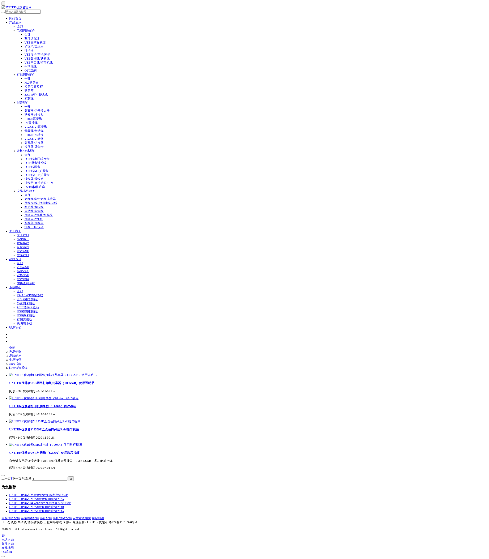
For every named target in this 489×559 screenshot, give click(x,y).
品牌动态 (23, 271)
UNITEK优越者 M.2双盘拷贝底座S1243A (36, 511)
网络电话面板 (33, 219)
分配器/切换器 (34, 142)
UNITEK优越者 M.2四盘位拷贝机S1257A (36, 499)
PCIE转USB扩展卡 (36, 175)
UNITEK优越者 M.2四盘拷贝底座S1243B (36, 507)
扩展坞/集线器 (34, 46)
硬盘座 (29, 90)
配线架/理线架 (34, 223)
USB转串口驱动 (27, 311)
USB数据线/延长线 (37, 58)
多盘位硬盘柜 (33, 86)
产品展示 (15, 22)
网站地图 (98, 518)
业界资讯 (23, 275)
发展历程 (23, 243)
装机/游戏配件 (26, 150)
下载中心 (15, 287)
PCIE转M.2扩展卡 (36, 171)
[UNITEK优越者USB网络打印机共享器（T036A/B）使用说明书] (53, 375)
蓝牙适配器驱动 (27, 299)
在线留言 (23, 251)
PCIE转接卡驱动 (28, 307)
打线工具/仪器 (34, 227)
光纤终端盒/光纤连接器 (40, 199)
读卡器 (29, 50)
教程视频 (23, 279)
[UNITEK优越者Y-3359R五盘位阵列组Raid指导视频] (44, 421)
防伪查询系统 (26, 283)
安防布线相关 (26, 191)
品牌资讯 (15, 259)
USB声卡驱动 (26, 315)
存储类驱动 (24, 319)
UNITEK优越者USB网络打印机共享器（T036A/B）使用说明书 (51, 383)
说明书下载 (24, 323)
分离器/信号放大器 (37, 110)
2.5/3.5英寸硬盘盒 (36, 94)
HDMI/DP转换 (34, 134)
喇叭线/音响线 (34, 207)
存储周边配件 (26, 74)
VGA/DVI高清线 (35, 126)
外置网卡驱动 (26, 303)
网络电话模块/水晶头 (38, 215)
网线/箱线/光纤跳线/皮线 (40, 203)
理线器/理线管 (34, 179)
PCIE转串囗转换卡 (36, 158)
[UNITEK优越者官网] (244, 8)
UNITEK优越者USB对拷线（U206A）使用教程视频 (44, 452)
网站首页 (15, 18)
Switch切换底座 (34, 187)
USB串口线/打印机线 (38, 62)
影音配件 (23, 102)
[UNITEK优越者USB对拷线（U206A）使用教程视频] (45, 444)
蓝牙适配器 (32, 38)
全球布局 (23, 247)
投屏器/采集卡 (34, 146)
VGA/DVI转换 (34, 138)
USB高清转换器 (35, 42)
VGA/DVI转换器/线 (30, 295)
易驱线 (29, 98)
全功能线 (30, 66)
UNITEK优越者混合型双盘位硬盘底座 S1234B (40, 503)
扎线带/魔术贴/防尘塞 (38, 183)
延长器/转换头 (34, 114)
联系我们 (23, 255)
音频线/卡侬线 (34, 130)
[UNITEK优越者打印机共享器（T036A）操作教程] (44, 398)
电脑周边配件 (26, 30)
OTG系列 (30, 70)
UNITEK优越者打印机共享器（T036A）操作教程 (42, 406)
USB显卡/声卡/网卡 (37, 54)
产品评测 (23, 267)
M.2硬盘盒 (31, 82)
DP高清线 (31, 122)
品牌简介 (23, 239)
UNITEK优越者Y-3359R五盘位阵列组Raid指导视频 (44, 429)
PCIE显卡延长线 (35, 162)
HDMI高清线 (33, 118)
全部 (20, 26)
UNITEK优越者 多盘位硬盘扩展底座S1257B (38, 495)
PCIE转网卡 (32, 167)
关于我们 (15, 231)
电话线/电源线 (34, 211)
